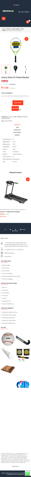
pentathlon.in (8, 256)
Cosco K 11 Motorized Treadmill (10, 212)
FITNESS (16, 209)
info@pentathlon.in (9, 253)
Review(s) (12, 84)
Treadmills (22, 209)
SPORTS (8, 29)
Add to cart (18, 103)
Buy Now (15, 108)
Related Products (15, 172)
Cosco (10, 117)
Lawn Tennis (8, 121)
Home (3, 29)
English (17, 5)
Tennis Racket (5, 118)
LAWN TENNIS (15, 29)
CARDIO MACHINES (5, 209)
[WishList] (20, 108)
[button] (26, 69)
